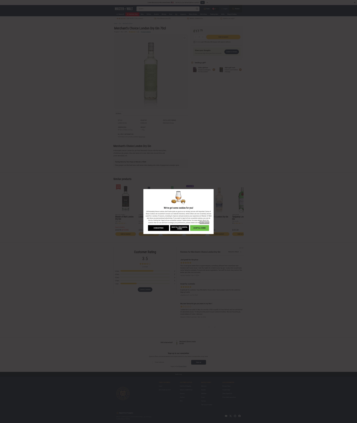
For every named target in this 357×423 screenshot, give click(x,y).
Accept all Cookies (199, 228)
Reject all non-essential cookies (180, 228)
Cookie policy (204, 223)
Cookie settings (158, 228)
